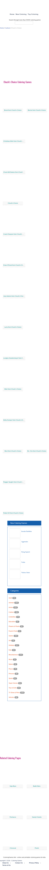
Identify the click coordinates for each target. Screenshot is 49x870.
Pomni (37, 848)
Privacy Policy (34, 863)
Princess (12, 673)
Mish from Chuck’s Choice (12, 389)
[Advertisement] (24, 55)
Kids (10, 650)
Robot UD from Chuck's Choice (13, 513)
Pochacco (13, 817)
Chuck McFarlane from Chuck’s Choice (16, 172)
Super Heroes (13, 683)
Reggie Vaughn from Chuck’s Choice (15, 482)
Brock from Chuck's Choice (13, 110)
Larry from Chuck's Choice (12, 327)
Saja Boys (13, 786)
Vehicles (12, 697)
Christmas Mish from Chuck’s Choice (15, 141)
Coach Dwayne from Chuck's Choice (15, 234)
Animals (11, 603)
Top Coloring (33, 14)
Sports (11, 678)
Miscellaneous (13, 655)
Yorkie (23, 562)
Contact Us (19, 863)
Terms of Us (6, 865)
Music (11, 659)
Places (11, 669)
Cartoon (7, 28)
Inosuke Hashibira (26, 531)
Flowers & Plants (14, 626)
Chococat (13, 848)
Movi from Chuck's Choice (13, 451)
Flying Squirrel (25, 552)
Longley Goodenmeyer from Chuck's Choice (17, 358)
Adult (10, 598)
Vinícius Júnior (25, 572)
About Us (5, 863)
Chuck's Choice (13, 203)
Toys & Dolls (13, 688)
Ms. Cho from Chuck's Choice (36, 451)
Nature (11, 664)
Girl (10, 640)
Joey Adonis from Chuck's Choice (14, 296)
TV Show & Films (14, 692)
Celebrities (12, 617)
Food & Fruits (13, 631)
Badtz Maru (36, 786)
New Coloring (21, 14)
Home (12, 14)
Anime (11, 607)
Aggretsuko (24, 542)
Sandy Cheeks (37, 817)
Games (11, 636)
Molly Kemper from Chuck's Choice (14, 420)
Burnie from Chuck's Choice (37, 110)
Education (12, 621)
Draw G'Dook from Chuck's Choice (14, 265)
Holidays (12, 645)
